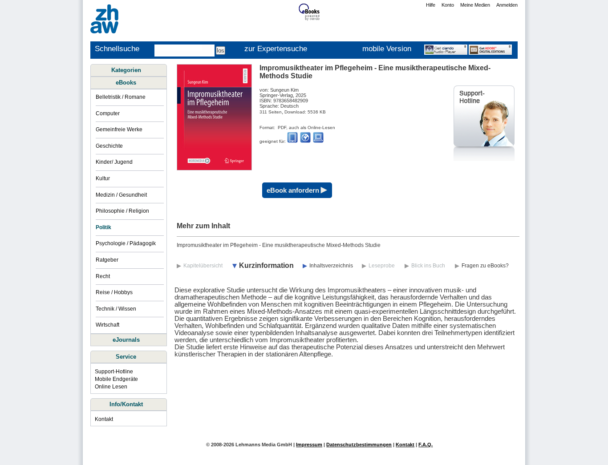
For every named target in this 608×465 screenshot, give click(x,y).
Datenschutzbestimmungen (359, 444)
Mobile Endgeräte (116, 379)
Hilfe (430, 5)
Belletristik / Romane (121, 97)
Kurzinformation (266, 265)
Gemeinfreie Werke (119, 129)
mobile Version (386, 48)
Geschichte (109, 146)
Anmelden (507, 5)
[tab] (128, 83)
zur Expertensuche (275, 48)
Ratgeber (107, 260)
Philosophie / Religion (122, 211)
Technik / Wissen (116, 309)
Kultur (103, 178)
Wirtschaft (107, 325)
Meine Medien (475, 5)
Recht (103, 276)
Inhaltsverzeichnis (331, 266)
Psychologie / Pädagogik (126, 243)
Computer (108, 113)
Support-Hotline (114, 371)
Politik (103, 227)
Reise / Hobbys (114, 292)
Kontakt (104, 419)
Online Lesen (111, 387)
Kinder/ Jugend (114, 162)
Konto (448, 5)
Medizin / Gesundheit (121, 195)
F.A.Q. (425, 444)
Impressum (309, 444)
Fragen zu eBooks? (485, 266)
